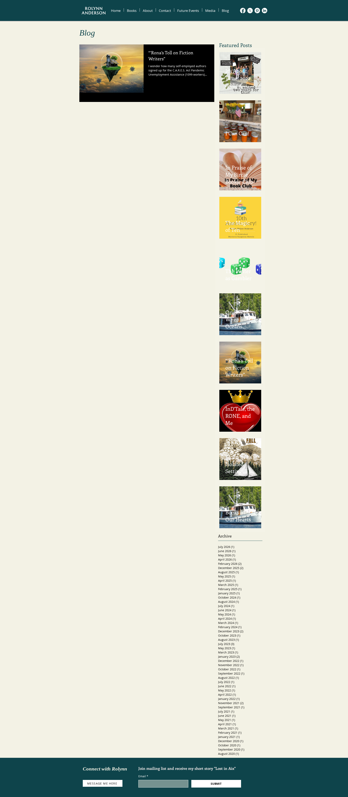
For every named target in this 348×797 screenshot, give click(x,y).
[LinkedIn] (264, 10)
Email (143, 776)
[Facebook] (242, 10)
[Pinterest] (257, 10)
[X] (250, 10)
